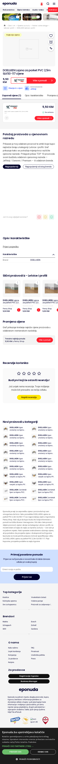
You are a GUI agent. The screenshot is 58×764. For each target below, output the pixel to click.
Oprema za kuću (23, 25)
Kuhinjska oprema (10, 601)
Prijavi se (27, 577)
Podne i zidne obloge (40, 25)
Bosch (33, 622)
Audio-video (38, 9)
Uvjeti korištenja (14, 651)
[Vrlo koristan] (51, 217)
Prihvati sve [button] (15, 752)
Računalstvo (8, 9)
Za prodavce (13, 659)
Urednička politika (38, 655)
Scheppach (7, 625)
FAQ (32, 648)
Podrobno (32, 742)
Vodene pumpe (37, 601)
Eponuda (5, 25)
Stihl (4, 629)
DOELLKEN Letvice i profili (26, 28)
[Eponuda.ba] (14, 4)
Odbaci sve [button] (43, 752)
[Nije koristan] (39, 217)
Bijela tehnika (23, 9)
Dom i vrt (11, 25)
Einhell (33, 625)
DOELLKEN (35, 260)
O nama (13, 642)
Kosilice (6, 597)
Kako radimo (13, 648)
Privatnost (35, 651)
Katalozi (53, 9)
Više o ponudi (43, 118)
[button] (29, 746)
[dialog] (29, 746)
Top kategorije (12, 592)
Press (33, 659)
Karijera (11, 662)
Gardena (34, 629)
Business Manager (29, 681)
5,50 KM (47, 107)
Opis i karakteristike (34, 95)
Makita (5, 622)
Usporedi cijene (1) (11, 95)
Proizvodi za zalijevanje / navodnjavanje (41, 605)
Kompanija (12, 655)
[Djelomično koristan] (45, 217)
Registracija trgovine (28, 676)
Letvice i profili (9, 28)
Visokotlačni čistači (38, 597)
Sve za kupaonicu (9, 605)
